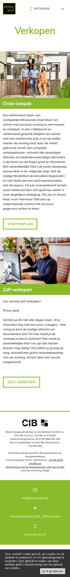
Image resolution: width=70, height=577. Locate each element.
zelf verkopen (21, 382)
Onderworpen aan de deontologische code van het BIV (35, 466)
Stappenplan (20, 224)
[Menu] (62, 9)
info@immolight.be (35, 498)
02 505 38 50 (56, 459)
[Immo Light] (9, 10)
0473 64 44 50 (35, 535)
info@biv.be (35, 463)
